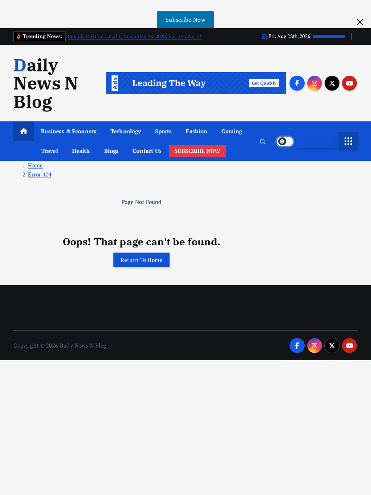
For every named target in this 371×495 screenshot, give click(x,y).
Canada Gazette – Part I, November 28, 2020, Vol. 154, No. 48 (135, 36)
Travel (49, 150)
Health (81, 150)
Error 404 (39, 174)
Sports (163, 131)
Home (35, 165)
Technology (126, 131)
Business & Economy (68, 131)
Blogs (111, 150)
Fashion (196, 131)
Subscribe (316, 141)
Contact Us (147, 150)
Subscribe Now (185, 20)
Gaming (231, 131)
